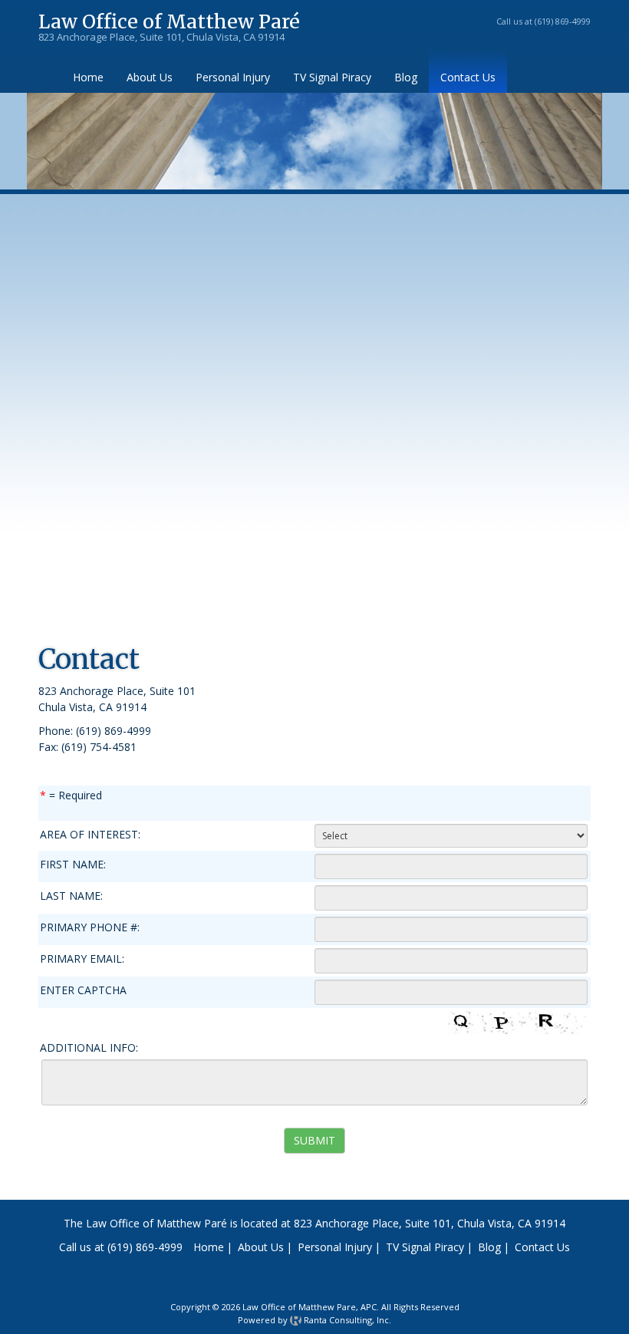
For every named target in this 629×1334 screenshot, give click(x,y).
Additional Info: (89, 1047)
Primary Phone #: (90, 927)
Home (88, 77)
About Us (150, 77)
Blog (405, 77)
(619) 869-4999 (563, 21)
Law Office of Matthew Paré (169, 23)
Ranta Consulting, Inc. (346, 1320)
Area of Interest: (94, 834)
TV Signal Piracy (332, 77)
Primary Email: (90, 958)
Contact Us (468, 77)
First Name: (77, 864)
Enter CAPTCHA (143, 990)
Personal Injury (233, 77)
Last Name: (71, 895)
